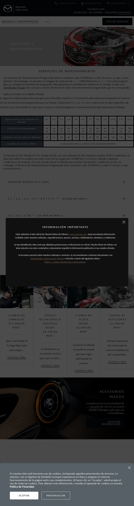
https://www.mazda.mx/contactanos (65, 262)
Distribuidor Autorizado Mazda (47, 258)
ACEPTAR (24, 495)
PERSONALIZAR (55, 495)
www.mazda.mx (78, 234)
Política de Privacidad (22, 486)
